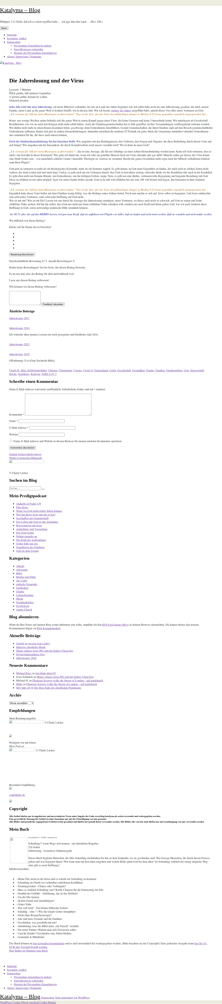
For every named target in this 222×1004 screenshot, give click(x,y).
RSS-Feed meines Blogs (115, 624)
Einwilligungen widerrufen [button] (28, 49)
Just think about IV (45, 673)
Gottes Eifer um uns (27, 543)
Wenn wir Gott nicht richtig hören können (39, 511)
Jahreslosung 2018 (19, 354)
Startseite (12, 34)
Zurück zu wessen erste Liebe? (33, 643)
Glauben (160, 370)
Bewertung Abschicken (22, 254)
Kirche (13, 374)
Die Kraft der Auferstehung (31, 540)
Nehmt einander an (26, 536)
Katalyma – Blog (20, 10)
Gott (186, 370)
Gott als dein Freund (27, 551)
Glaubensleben (174, 370)
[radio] (114, 233)
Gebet (112, 370)
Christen (52, 370)
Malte (19, 684)
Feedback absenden (53, 304)
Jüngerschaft (197, 370)
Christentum (65, 370)
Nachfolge (23, 374)
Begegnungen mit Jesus (29, 525)
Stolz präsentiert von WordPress (72, 997)
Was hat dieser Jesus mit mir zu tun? (36, 514)
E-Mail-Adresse (19, 427)
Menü (4, 28)
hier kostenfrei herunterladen (49, 943)
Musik (19, 598)
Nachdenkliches (25, 602)
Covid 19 (88, 370)
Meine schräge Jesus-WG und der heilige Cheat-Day (44, 650)
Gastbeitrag (22, 588)
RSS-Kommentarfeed (48, 628)
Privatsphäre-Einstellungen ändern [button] (32, 45)
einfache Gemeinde (26, 584)
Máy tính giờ (23, 687)
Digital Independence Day (30, 654)
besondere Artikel (16, 38)
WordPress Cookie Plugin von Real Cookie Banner (28, 1002)
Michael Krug (23, 673)
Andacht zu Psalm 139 (28, 503)
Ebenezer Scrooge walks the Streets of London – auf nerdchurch (67, 680)
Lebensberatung (25, 595)
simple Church (24, 609)
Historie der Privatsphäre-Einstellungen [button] (35, 53)
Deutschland (101, 370)
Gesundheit (138, 370)
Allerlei (20, 566)
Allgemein (22, 569)
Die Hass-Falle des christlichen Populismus (57, 687)
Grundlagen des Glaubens (30, 547)
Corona (77, 370)
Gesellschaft (124, 370)
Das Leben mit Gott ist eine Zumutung (37, 522)
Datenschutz (13, 42)
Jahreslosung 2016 (19, 328)
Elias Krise (22, 507)
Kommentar (16, 414)
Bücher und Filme (26, 577)
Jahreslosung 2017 (19, 318)
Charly (13, 370)
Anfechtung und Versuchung (32, 529)
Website (13, 434)
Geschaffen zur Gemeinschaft (32, 518)
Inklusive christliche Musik (30, 647)
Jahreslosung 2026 (26, 658)
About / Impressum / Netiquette (24, 56)
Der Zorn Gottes (25, 532)
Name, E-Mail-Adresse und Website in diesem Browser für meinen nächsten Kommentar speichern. (67, 441)
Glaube (37, 370)
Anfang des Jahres (121, 110)
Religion (35, 374)
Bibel (44, 370)
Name (13, 421)
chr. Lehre (21, 580)
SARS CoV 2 (49, 374)
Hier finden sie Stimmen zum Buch (28, 950)
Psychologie (22, 606)
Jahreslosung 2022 (19, 344)
